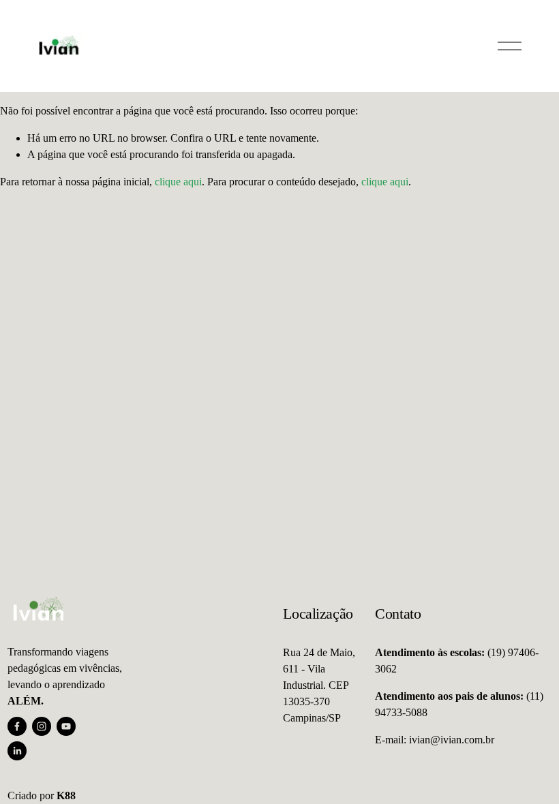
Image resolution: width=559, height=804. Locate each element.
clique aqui (178, 181)
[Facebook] (17, 726)
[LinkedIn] (17, 750)
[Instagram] (41, 726)
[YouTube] (66, 726)
